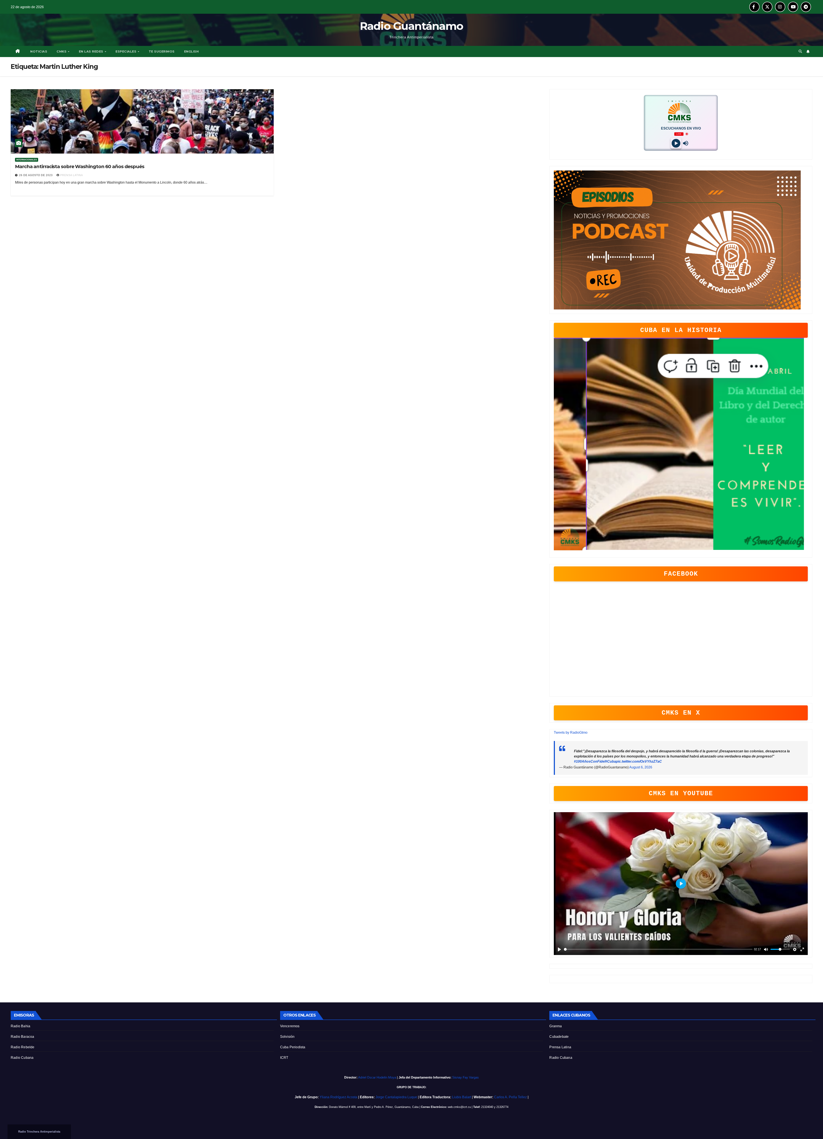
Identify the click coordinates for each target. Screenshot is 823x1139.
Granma (555, 1026)
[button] (800, 51)
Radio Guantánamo (411, 26)
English (191, 51)
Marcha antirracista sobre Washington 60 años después (79, 166)
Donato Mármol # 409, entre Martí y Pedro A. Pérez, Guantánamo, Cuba (374, 1107)
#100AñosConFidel (589, 761)
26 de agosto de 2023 (36, 175)
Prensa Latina (560, 1047)
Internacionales (26, 159)
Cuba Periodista (292, 1047)
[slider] (658, 949)
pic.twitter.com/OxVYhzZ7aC (639, 761)
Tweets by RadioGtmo (570, 732)
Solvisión (287, 1036)
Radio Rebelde (23, 1047)
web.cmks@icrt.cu (459, 1107)
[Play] (676, 143)
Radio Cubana (22, 1057)
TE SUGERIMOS (162, 51)
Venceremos (290, 1026)
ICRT (284, 1057)
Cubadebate (559, 1036)
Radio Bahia (20, 1026)
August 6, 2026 (640, 767)
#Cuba (610, 761)
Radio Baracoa (22, 1036)
